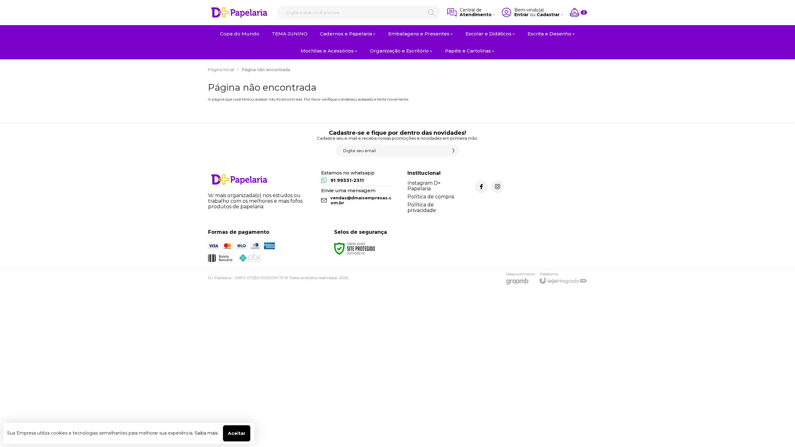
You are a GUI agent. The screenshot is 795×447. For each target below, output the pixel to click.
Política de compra (430, 197)
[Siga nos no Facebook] (481, 186)
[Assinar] (453, 150)
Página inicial (221, 69)
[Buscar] (431, 12)
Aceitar (236, 433)
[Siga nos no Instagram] (497, 186)
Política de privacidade (421, 207)
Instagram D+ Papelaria (424, 186)
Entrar (521, 14)
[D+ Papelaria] (239, 12)
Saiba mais (206, 433)
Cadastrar (548, 14)
